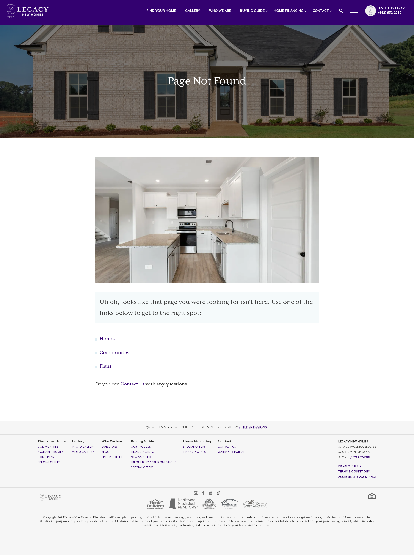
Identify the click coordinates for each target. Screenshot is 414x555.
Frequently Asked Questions (154, 462)
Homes (107, 338)
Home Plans (47, 457)
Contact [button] (321, 11)
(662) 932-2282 (360, 457)
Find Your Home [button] (161, 11)
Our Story (110, 446)
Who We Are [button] (220, 11)
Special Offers (49, 462)
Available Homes (51, 452)
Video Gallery (83, 452)
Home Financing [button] (289, 11)
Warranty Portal (231, 452)
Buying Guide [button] (252, 11)
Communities (115, 352)
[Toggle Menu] (354, 10)
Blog (105, 452)
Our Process (141, 446)
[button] (341, 10)
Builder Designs (253, 427)
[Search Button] (341, 10)
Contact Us (132, 384)
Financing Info (142, 452)
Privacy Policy (349, 466)
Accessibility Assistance (357, 477)
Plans (105, 366)
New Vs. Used (141, 457)
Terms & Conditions (354, 471)
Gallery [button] (192, 11)
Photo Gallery (83, 446)
